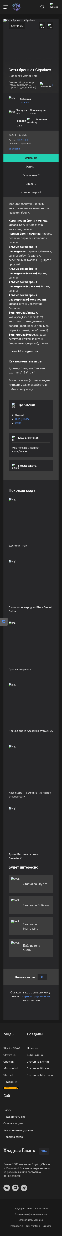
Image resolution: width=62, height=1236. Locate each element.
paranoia (24, 102)
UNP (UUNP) (22, 419)
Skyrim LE (17, 25)
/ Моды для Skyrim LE (20, 85)
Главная (13, 82)
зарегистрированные (36, 996)
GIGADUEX (22, 139)
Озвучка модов (13, 1123)
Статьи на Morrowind (40, 1075)
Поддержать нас (14, 1116)
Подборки (10, 1081)
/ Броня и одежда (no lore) (22, 87)
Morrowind (10, 1068)
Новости (32, 1048)
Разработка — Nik (20, 1225)
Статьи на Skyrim (38, 1061)
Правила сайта (13, 1136)
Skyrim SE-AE (11, 1048)
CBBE (18, 423)
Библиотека (35, 1054)
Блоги (7, 1109)
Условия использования (31, 1220)
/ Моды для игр (26, 82)
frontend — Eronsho (41, 1225)
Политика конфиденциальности (31, 1214)
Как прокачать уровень (18, 1130)
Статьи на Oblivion (38, 1068)
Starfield (8, 1075)
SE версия (14, 148)
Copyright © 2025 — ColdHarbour (31, 1208)
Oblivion (8, 1061)
